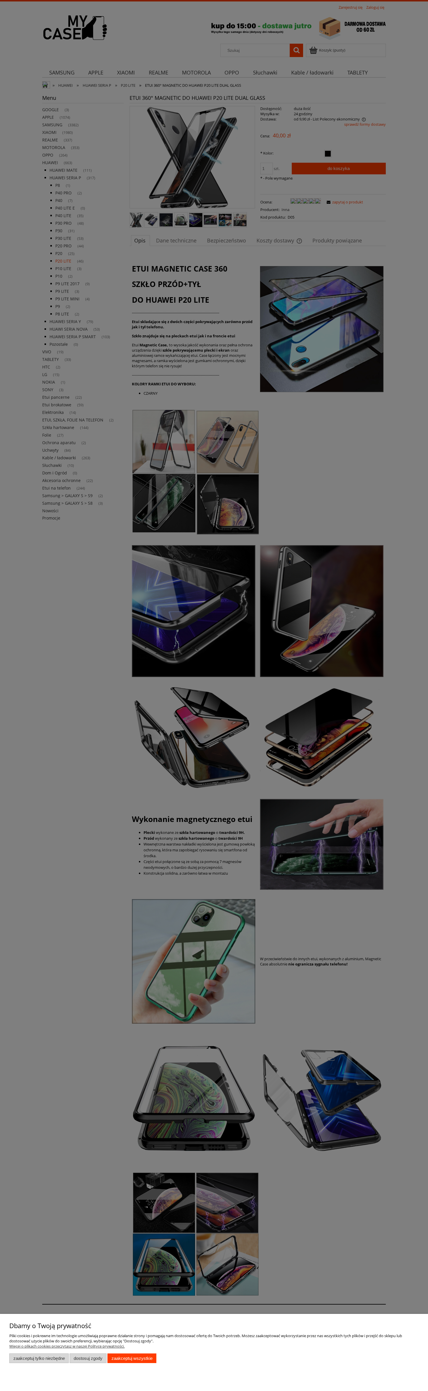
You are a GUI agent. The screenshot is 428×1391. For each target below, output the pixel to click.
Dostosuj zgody (88, 1358)
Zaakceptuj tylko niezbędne (39, 1358)
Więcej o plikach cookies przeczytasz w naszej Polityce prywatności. (67, 1346)
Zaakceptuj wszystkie (132, 1358)
